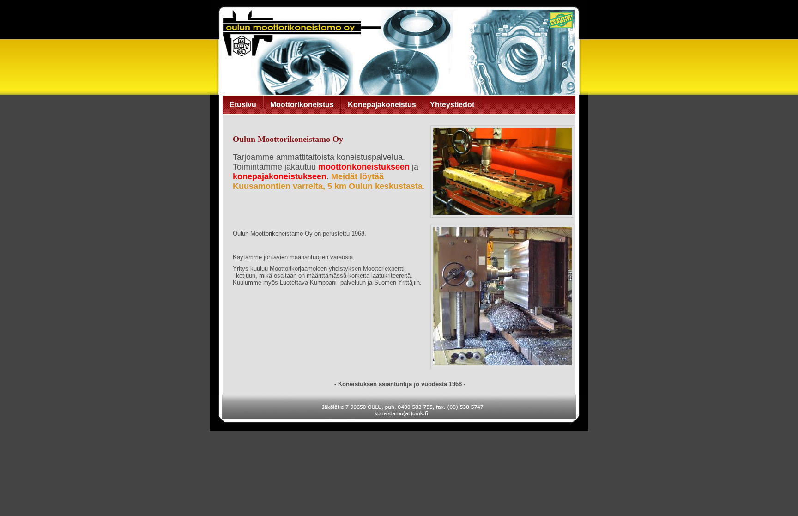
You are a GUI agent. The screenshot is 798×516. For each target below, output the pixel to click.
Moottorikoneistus (302, 105)
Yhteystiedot (452, 105)
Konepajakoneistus (382, 105)
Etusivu (243, 105)
